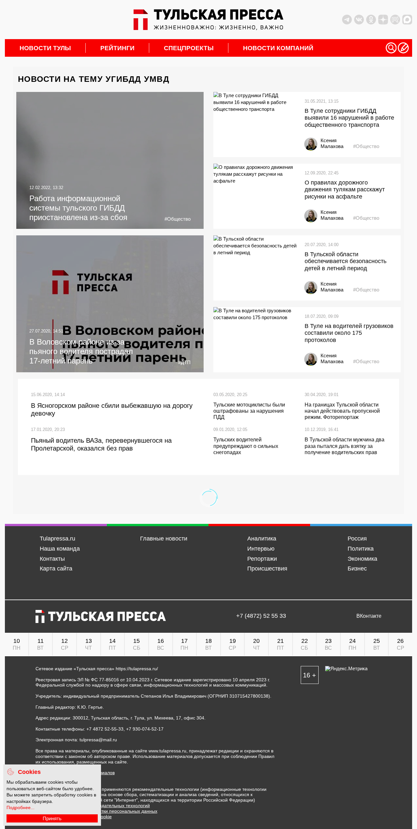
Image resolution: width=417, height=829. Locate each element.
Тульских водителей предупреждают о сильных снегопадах (245, 446)
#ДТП (184, 362)
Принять (52, 818)
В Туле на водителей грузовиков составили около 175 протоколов (349, 333)
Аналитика (261, 538)
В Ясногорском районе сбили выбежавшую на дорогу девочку (112, 409)
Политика (361, 548)
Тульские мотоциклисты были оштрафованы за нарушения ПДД (249, 411)
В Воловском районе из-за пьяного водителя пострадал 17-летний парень (81, 351)
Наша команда (60, 548)
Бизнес (357, 568)
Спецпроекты (189, 48)
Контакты (52, 558)
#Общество (178, 219)
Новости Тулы (45, 48)
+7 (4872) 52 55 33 (261, 616)
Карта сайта (56, 568)
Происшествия (267, 568)
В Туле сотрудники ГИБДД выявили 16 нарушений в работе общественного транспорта (349, 118)
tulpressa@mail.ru (98, 739)
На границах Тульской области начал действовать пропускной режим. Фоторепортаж (342, 411)
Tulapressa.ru (57, 538)
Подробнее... (21, 807)
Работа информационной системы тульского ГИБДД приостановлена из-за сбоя (78, 208)
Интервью (261, 548)
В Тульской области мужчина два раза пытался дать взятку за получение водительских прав (344, 446)
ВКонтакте (368, 616)
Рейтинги (117, 48)
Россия (357, 538)
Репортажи (262, 558)
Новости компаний (278, 48)
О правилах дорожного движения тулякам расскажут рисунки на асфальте (345, 189)
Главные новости (163, 538)
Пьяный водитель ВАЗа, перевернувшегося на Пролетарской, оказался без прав (101, 444)
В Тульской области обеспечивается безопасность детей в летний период (345, 261)
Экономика (362, 558)
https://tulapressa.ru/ (137, 668)
